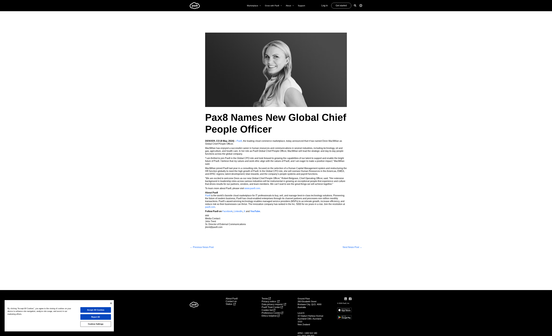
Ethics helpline (269, 316)
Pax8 (239, 141)
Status (229, 304)
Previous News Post (202, 247)
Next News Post (352, 247)
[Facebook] (350, 298)
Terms (265, 298)
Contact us (231, 301)
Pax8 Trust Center (271, 307)
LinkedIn (238, 211)
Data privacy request (273, 304)
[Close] (111, 303)
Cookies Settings (95, 324)
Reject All (95, 317)
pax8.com (210, 207)
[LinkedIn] (345, 298)
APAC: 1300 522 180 (307, 333)
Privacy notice (269, 301)
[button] (259, 5)
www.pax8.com (252, 188)
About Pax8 (232, 298)
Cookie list (267, 310)
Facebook (227, 211)
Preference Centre (271, 313)
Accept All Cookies (95, 310)
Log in (324, 5)
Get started (341, 5)
